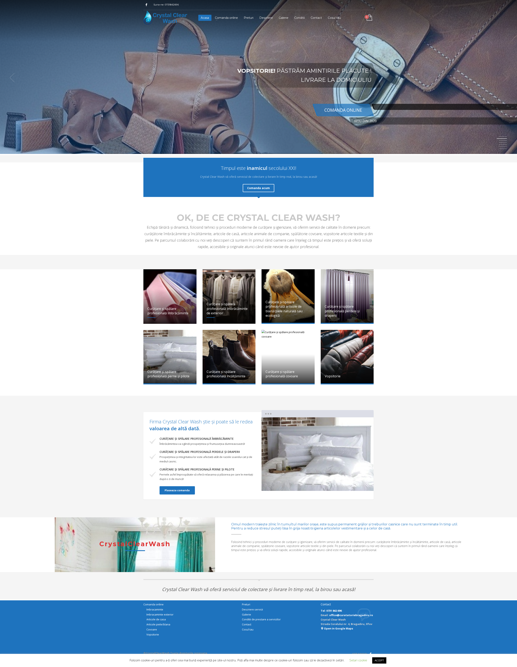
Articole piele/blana (158, 624)
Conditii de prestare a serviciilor (261, 619)
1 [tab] (503, 136)
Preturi (246, 604)
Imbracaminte (154, 609)
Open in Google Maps (338, 628)
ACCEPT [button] (379, 660)
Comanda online (153, 604)
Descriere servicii (252, 609)
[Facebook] (146, 5)
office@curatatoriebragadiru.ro (351, 615)
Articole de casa (156, 619)
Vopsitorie (152, 634)
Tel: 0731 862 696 (331, 610)
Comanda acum (258, 188)
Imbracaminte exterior (159, 614)
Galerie (246, 614)
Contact (246, 624)
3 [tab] (326, 484)
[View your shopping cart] (369, 18)
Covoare (151, 629)
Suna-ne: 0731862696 (166, 4)
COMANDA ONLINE (343, 110)
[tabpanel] (258, 77)
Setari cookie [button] (358, 660)
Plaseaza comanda (177, 490)
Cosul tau (247, 629)
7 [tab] (503, 148)
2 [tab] (317, 484)
